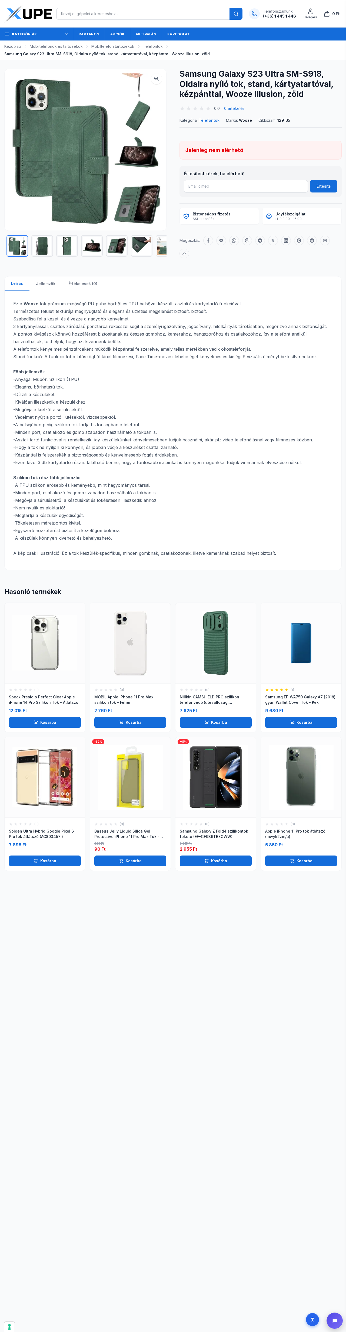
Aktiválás (146, 34)
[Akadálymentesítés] (312, 1319)
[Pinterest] (299, 240)
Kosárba (48, 722)
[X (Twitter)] (273, 240)
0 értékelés (234, 108)
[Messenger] (221, 240)
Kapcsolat (178, 34)
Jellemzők (45, 283)
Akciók (117, 34)
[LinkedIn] (286, 240)
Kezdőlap (12, 46)
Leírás (17, 283)
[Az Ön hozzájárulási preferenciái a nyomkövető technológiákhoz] (9, 1327)
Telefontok (153, 46)
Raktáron (89, 34)
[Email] (325, 240)
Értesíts (324, 186)
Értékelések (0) (82, 283)
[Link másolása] (184, 253)
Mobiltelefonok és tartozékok (56, 46)
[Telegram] (260, 240)
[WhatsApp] (234, 240)
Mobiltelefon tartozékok (112, 46)
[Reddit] (312, 240)
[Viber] (247, 240)
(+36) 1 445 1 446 (279, 16)
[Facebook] (208, 240)
